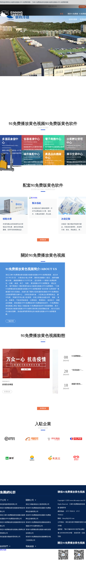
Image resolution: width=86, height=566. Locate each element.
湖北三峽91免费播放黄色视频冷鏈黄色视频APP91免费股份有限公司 (12, 516)
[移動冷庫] (14, 206)
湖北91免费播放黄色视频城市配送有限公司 (12, 509)
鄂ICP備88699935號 (71, 529)
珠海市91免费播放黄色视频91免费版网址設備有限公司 (38, 509)
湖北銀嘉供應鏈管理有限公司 (10, 536)
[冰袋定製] (72, 206)
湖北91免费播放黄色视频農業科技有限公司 (12, 524)
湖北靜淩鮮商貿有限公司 (8, 504)
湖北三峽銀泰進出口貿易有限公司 (37, 504)
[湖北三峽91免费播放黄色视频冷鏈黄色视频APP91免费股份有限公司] (15, 14)
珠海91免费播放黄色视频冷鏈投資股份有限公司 (38, 531)
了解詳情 (10, 321)
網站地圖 (3, 550)
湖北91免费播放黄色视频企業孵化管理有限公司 (12, 531)
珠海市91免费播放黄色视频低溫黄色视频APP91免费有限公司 (38, 524)
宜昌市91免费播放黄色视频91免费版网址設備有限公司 (38, 516)
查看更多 (43, 240)
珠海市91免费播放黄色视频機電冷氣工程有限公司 (38, 538)
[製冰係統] (43, 198)
